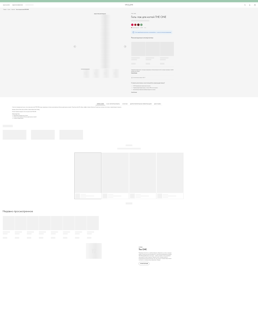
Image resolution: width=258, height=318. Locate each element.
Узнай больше (134, 92)
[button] (132, 25)
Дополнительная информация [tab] (141, 104)
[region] (100, 42)
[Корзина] (254, 5)
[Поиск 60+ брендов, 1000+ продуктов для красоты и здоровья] (245, 5)
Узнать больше (134, 72)
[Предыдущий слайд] (75, 46)
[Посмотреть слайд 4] (114, 73)
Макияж (13, 9)
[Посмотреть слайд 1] (85, 73)
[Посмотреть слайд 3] (105, 73)
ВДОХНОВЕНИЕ (17, 5)
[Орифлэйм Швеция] (129, 5)
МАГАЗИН (6, 5)
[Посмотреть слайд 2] (95, 73)
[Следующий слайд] (125, 46)
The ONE (133, 13)
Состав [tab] (125, 104)
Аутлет (9, 9)
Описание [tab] (100, 104)
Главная (4, 9)
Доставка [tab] (157, 104)
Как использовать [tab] (113, 104)
